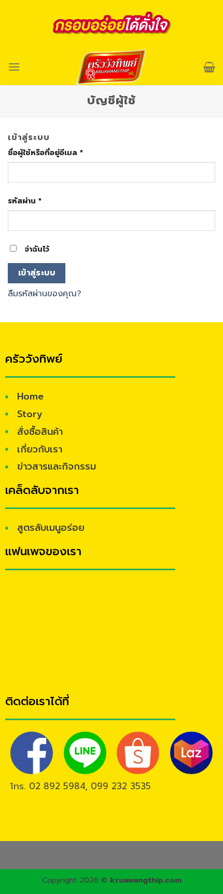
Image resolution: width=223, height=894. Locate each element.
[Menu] (14, 66)
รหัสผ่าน (24, 201)
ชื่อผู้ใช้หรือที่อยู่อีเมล (45, 152)
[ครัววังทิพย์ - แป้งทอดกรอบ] (111, 67)
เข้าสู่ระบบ (36, 273)
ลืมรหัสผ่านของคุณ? (44, 293)
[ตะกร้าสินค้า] (209, 67)
